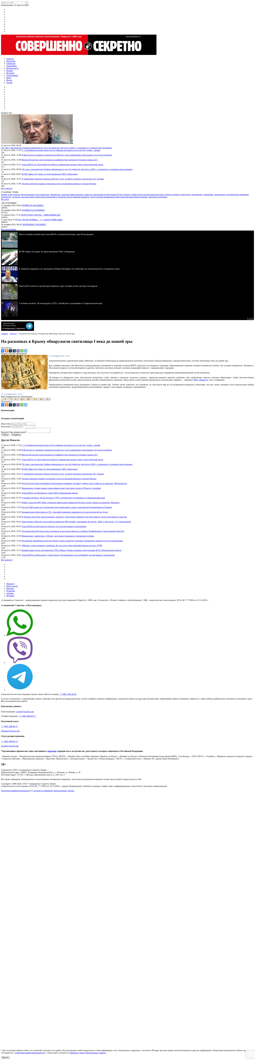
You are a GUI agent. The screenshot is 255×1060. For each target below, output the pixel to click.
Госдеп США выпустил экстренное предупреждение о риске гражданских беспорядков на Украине (67, 507)
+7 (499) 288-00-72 (27, 716)
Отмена (5, 435)
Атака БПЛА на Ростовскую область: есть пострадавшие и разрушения (54, 526)
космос (4, 194)
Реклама (10, 588)
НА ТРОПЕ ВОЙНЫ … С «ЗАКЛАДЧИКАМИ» (40, 220)
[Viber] (18, 350)
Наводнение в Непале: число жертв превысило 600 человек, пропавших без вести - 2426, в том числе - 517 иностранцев (76, 522)
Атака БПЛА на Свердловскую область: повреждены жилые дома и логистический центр (62, 164)
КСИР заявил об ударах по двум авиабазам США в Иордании (50, 174)
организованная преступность (158, 194)
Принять (5, 1058)
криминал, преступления (92, 197)
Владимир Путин (115, 194)
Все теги (5, 199)
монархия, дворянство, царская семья (57, 194)
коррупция (120, 197)
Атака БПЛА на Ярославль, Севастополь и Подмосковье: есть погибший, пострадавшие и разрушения (68, 555)
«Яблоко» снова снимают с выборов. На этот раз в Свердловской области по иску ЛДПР (62, 545)
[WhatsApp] (22, 350)
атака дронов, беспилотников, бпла (24, 194)
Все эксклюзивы (8, 229)
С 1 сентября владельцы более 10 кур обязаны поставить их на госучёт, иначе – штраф (61, 150)
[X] (10, 350)
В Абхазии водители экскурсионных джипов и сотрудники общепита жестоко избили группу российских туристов (74, 517)
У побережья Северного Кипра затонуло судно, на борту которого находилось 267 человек (63, 179)
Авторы (10, 593)
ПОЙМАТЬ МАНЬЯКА (33, 205)
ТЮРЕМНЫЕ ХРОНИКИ (34, 224)
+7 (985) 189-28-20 (68, 694)
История (10, 596)
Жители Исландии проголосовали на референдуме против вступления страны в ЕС (60, 160)
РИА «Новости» (201, 380)
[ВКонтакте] (2, 350)
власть (141, 194)
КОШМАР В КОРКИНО (33, 210)
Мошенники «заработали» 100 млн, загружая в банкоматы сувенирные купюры (58, 536)
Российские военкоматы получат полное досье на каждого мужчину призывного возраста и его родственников (72, 541)
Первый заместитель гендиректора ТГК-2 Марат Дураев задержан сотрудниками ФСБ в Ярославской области (71, 550)
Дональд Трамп (130, 194)
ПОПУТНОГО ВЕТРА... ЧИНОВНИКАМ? (40, 215)
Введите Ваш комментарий (13, 432)
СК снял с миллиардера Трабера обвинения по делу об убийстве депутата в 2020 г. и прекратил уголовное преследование (56, 148)
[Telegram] (25, 350)
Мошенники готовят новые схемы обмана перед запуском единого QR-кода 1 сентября (61, 488)
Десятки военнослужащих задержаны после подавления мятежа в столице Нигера (59, 184)
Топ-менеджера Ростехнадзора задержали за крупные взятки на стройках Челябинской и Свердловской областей (73, 531)
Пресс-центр (12, 586)
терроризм (244, 194)
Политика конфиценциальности (15, 791)
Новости (10, 584)
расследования (74, 197)
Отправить (16, 435)
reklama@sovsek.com (10, 731)
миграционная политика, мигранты (141, 197)
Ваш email (5, 426)
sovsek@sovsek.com (25, 711)
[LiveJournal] (14, 350)
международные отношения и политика (48, 197)
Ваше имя (5, 424)
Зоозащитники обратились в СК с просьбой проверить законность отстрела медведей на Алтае (65, 512)
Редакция (10, 591)
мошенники (109, 197)
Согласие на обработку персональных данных (53, 791)
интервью (162, 197)
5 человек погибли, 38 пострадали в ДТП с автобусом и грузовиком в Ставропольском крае (63, 498)
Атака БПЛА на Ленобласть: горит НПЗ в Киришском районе (50, 493)
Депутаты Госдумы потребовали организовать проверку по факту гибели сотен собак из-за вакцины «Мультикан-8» (74, 483)
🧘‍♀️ (48, 399)
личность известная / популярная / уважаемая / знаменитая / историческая (205, 194)
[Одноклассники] (6, 350)
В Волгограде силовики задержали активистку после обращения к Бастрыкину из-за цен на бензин (67, 155)
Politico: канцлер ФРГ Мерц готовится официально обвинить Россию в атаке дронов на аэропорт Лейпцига (71, 502)
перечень (52, 751)
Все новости (6, 188)
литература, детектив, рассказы (15, 197)
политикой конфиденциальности (30, 1053)
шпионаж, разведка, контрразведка (91, 194)
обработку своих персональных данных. (88, 1053)
